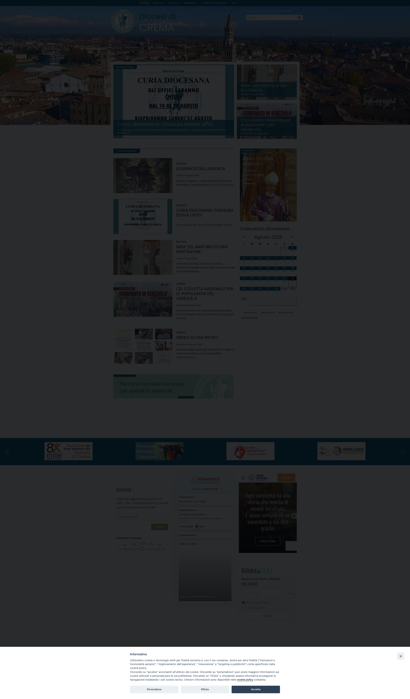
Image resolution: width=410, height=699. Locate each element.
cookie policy (245, 679)
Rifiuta (205, 689)
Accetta (255, 689)
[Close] (400, 656)
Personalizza (154, 689)
